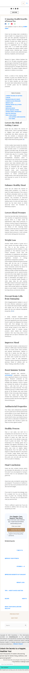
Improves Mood (10, 108)
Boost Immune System (12, 109)
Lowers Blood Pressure (13, 101)
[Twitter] (13, 8)
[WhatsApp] (15, 24)
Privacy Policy (18, 644)
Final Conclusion (11, 115)
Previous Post (14, 614)
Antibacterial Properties (13, 111)
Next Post (14, 618)
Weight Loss (9, 102)
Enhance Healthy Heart (13, 99)
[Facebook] (11, 8)
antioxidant (9, 375)
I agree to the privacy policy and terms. (16, 534)
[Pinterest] (15, 8)
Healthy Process (11, 113)
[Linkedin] (17, 8)
